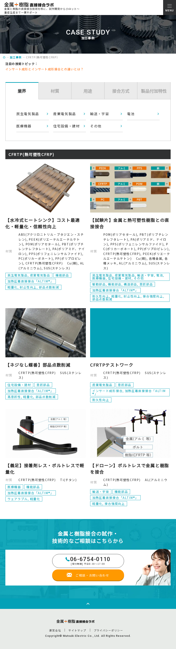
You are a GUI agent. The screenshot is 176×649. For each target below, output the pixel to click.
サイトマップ (77, 630)
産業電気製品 (64, 113)
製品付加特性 (154, 91)
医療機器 (24, 125)
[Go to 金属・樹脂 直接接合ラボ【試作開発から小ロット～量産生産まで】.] (4, 57)
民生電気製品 (27, 113)
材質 (55, 91)
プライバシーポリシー (108, 630)
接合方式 (120, 91)
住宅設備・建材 (66, 125)
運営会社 (55, 630)
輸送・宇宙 (99, 113)
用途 (87, 91)
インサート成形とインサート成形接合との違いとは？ (44, 69)
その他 (96, 125)
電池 (131, 113)
